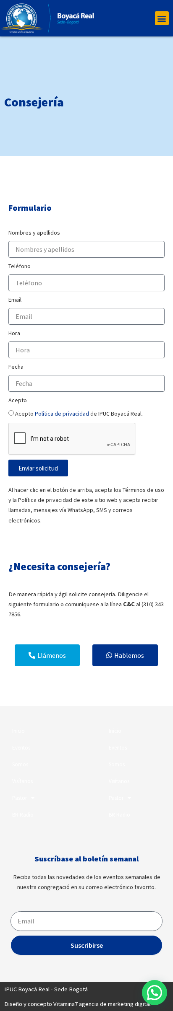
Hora (14, 333)
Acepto (17, 400)
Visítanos (22, 781)
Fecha (16, 366)
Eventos (21, 747)
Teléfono (19, 266)
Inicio (18, 730)
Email (14, 299)
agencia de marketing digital (114, 1004)
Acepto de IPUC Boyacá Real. (79, 413)
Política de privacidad (62, 413)
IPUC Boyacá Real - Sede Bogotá (46, 989)
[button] (162, 18)
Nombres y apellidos (34, 232)
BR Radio (23, 814)
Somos (20, 764)
